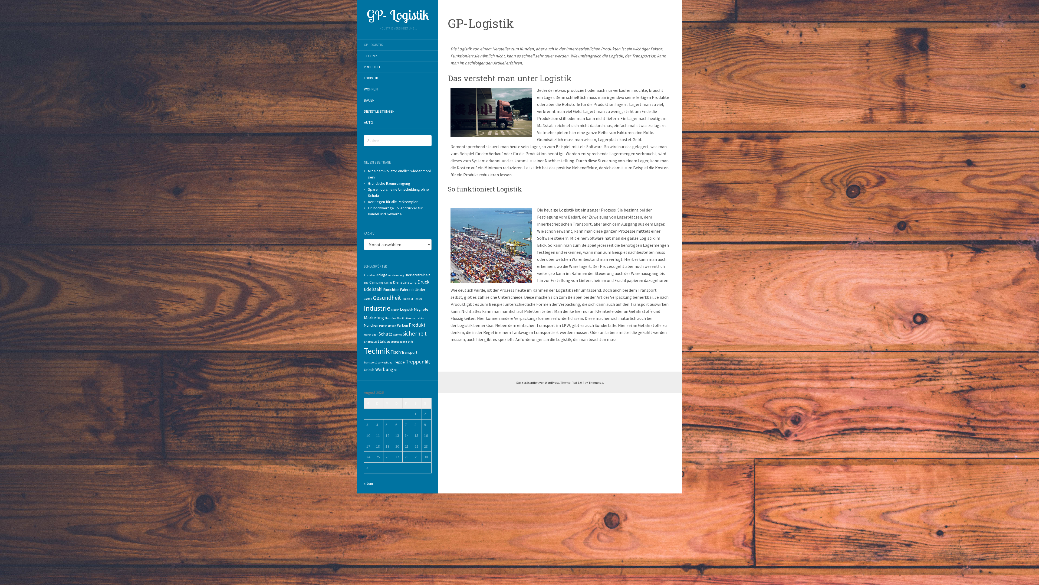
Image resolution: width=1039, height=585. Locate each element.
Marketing (374, 318)
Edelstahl (373, 289)
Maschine (390, 318)
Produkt (417, 325)
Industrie (377, 308)
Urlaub (369, 369)
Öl (395, 370)
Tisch (395, 352)
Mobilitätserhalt (407, 318)
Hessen (418, 299)
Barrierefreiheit (417, 274)
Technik (370, 56)
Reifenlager (370, 334)
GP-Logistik (373, 45)
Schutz (385, 334)
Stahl (381, 341)
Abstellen (370, 275)
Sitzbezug (370, 341)
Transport (409, 352)
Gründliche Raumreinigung (389, 183)
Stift (410, 341)
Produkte (372, 67)
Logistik (371, 78)
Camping (376, 282)
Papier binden (387, 325)
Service (397, 334)
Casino (388, 282)
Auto (368, 123)
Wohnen (371, 89)
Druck (423, 282)
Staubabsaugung (396, 341)
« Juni (368, 483)
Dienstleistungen (379, 111)
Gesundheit (387, 297)
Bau (366, 282)
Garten (368, 299)
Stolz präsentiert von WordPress (537, 383)
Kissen (395, 309)
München (371, 325)
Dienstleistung (405, 282)
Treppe (399, 362)
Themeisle (595, 383)
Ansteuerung (396, 275)
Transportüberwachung (378, 362)
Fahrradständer (412, 289)
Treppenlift (418, 361)
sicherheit (415, 333)
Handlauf (407, 299)
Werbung (384, 369)
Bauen (369, 100)
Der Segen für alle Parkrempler (393, 201)
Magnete (421, 309)
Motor (421, 318)
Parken (402, 325)
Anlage (381, 274)
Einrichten (391, 289)
